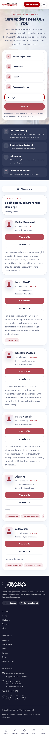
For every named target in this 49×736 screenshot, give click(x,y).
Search (24, 106)
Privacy (5, 653)
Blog (4, 628)
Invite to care (24, 244)
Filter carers (26, 189)
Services (5, 624)
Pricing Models (8, 661)
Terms (4, 657)
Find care (6, 620)
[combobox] (24, 97)
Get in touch (7, 644)
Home (4, 616)
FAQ (4, 649)
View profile (24, 237)
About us (5, 640)
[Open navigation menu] (44, 4)
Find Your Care (32, 4)
